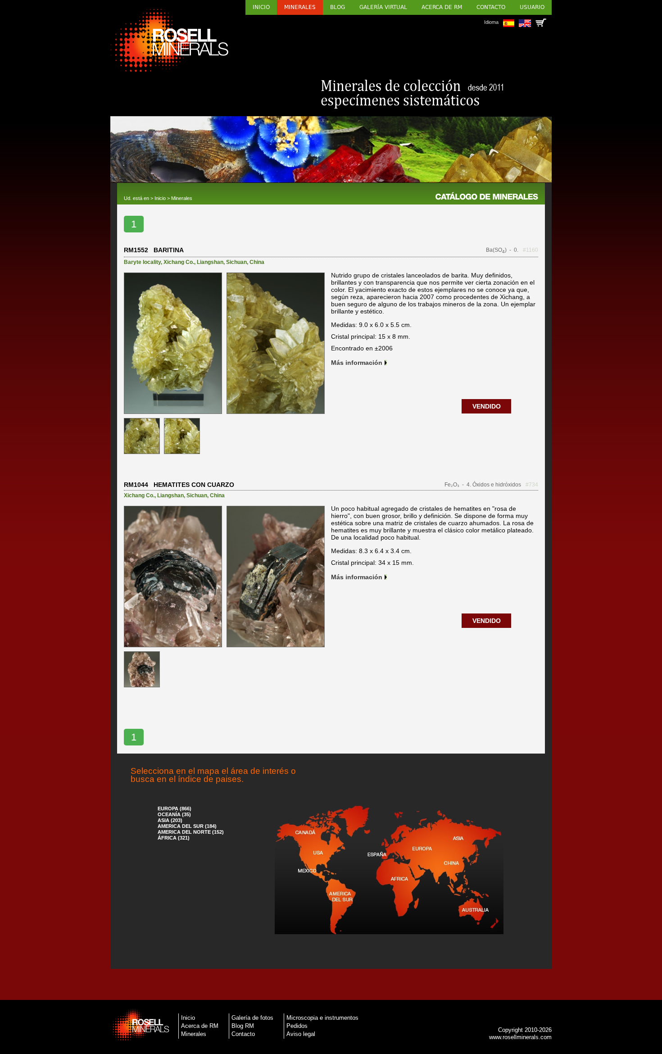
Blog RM (242, 1025)
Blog (337, 7)
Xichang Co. (178, 262)
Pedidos (297, 1025)
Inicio (261, 7)
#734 (532, 485)
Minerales (300, 7)
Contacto (490, 7)
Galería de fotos (252, 1017)
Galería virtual (383, 7)
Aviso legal (300, 1034)
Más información (356, 362)
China (256, 262)
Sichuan (236, 262)
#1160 (530, 250)
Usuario (532, 7)
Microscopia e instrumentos (322, 1017)
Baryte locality (142, 262)
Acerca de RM (442, 7)
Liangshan (210, 262)
